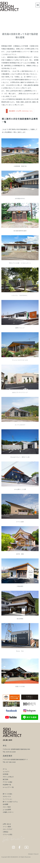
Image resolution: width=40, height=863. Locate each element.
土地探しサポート (8, 812)
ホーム (5, 769)
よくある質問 (7, 809)
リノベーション (7, 799)
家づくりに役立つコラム (10, 802)
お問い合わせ (7, 824)
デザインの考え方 (8, 777)
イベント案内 (7, 826)
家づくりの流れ (7, 794)
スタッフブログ (7, 829)
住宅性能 (5, 774)
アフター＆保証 (7, 782)
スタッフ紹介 (7, 807)
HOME (5, 24)
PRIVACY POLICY (33, 854)
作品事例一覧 (7, 784)
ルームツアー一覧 (8, 787)
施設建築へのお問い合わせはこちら (21, 111)
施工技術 (5, 779)
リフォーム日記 (7, 834)
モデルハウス (7, 796)
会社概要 (5, 804)
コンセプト (6, 771)
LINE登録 (34, 861)
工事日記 (5, 832)
